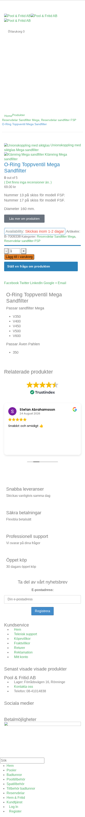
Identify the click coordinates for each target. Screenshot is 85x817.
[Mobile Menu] (5, 5)
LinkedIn (36, 283)
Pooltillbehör (16, 779)
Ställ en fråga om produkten (28, 266)
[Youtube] (31, 711)
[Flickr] (43, 711)
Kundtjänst (14, 802)
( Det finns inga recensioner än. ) (28, 182)
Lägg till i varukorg (19, 257)
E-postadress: (43, 590)
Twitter (24, 283)
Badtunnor (14, 775)
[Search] (48, 760)
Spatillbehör (15, 784)
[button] (2, 755)
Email (62, 283)
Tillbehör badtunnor (21, 788)
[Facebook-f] (9, 711)
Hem (10, 765)
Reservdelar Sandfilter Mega (56, 236)
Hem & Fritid (16, 797)
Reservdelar (16, 793)
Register (15, 811)
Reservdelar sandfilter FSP (22, 241)
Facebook (11, 283)
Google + (50, 283)
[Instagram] (20, 711)
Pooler (11, 770)
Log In (13, 806)
